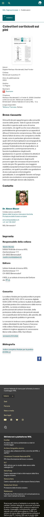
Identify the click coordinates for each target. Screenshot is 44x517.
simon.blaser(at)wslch (11, 220)
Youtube (5, 420)
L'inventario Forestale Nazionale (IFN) (17, 457)
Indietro (9, 18)
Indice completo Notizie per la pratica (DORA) (18, 351)
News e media (9, 411)
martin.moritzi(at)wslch (12, 257)
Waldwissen (8, 491)
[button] (39, 359)
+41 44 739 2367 (9, 222)
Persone (7, 406)
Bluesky (17, 420)
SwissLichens (9, 479)
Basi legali (7, 415)
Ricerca (9, 3)
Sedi (5, 402)
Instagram (23, 420)
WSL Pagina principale (10, 10)
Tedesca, (6, 107)
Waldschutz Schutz (11, 485)
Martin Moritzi (8, 247)
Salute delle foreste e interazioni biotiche (18, 214)
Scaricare (9, 91)
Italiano (6, 396)
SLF (5, 427)
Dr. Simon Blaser (11, 208)
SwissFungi (8, 471)
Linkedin (11, 420)
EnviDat (7, 440)
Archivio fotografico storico (14, 448)
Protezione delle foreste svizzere (15, 216)
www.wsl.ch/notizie (10, 336)
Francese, (13, 107)
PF (7, 280)
